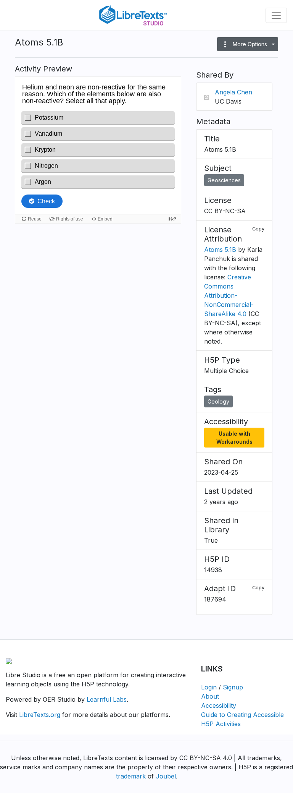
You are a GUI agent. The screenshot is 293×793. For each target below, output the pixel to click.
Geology (218, 401)
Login (209, 687)
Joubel (166, 776)
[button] (247, 44)
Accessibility (218, 705)
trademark (131, 776)
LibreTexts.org (39, 714)
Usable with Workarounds (234, 437)
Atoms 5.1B (220, 249)
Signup (233, 687)
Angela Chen (233, 92)
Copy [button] (258, 229)
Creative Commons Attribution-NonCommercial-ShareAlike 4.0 (229, 295)
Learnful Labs (107, 699)
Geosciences (224, 180)
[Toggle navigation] (276, 15)
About (210, 696)
